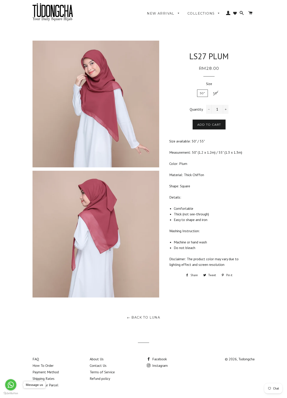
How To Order (43, 365)
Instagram (159, 365)
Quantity (196, 109)
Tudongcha (246, 359)
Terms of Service (102, 372)
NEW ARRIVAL (161, 13)
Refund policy (100, 378)
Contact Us (98, 365)
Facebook (159, 359)
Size (209, 83)
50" (202, 93)
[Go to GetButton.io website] (11, 393)
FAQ (36, 359)
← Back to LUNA (143, 317)
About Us (97, 359)
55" (215, 93)
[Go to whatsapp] (10, 384)
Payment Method (46, 372)
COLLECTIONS (201, 13)
